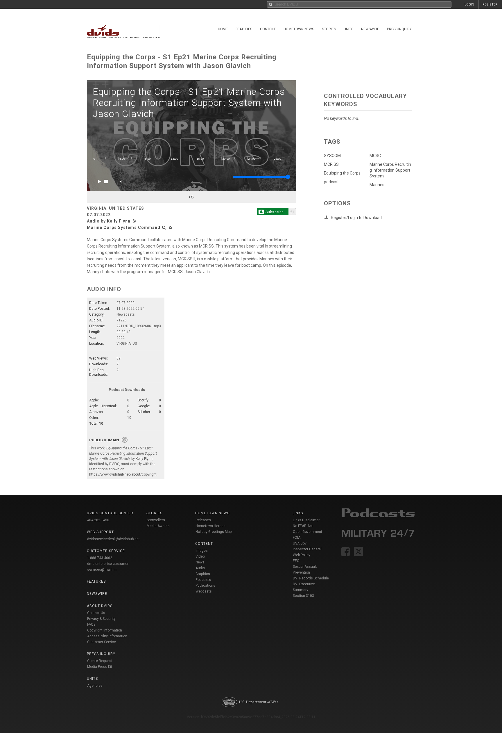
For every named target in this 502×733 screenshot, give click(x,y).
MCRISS (331, 164)
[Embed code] (191, 197)
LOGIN (469, 4)
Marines (377, 184)
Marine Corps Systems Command (123, 227)
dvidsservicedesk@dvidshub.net (113, 539)
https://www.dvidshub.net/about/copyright (123, 474)
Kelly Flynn (118, 221)
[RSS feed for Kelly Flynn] (135, 221)
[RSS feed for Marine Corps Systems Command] (170, 227)
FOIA (296, 537)
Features (244, 29)
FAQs (91, 624)
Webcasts (204, 591)
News (200, 562)
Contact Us (96, 613)
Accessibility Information (107, 636)
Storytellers (156, 520)
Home (223, 29)
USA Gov (299, 543)
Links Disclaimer (306, 520)
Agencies (95, 686)
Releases (203, 520)
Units (348, 29)
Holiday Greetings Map (214, 532)
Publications (205, 585)
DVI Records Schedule (311, 578)
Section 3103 (303, 596)
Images (202, 551)
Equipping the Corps (342, 173)
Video (200, 556)
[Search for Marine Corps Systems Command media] (164, 227)
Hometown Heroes (210, 526)
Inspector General (307, 549)
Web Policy (301, 555)
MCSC (375, 155)
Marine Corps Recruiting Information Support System (390, 170)
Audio (200, 568)
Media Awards (158, 526)
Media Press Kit (99, 667)
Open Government (307, 532)
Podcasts (203, 580)
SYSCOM (332, 155)
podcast (331, 181)
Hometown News (299, 29)
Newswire (370, 29)
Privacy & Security (101, 619)
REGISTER (490, 4)
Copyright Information (104, 630)
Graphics (203, 574)
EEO (296, 561)
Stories (329, 29)
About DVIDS (99, 606)
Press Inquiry (399, 29)
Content (268, 29)
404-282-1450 (98, 520)
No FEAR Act (303, 526)
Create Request (99, 661)
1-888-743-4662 (99, 558)
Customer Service (101, 642)
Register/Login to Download (356, 217)
